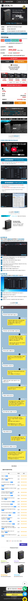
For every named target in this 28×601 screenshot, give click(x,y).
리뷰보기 (24, 119)
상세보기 (10, 82)
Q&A (17, 119)
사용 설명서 (11, 119)
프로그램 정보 (4, 119)
